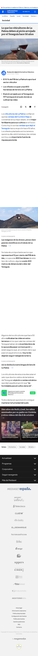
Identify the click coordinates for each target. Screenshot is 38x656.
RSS (19, 624)
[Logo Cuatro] (19, 513)
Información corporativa (19, 610)
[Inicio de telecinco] (3, 12)
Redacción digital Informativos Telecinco (20, 72)
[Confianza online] (19, 648)
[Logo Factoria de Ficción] (19, 534)
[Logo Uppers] (19, 562)
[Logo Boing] (19, 541)
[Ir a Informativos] (12, 11)
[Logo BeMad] (19, 555)
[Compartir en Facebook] (35, 107)
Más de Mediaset (9, 480)
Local (18, 16)
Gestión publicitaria (19, 621)
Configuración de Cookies (19, 616)
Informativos (12, 447)
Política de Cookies (19, 619)
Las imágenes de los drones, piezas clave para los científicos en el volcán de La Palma (18, 243)
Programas (6, 463)
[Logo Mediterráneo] (19, 598)
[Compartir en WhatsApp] (21, 107)
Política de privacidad (19, 613)
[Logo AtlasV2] (19, 584)
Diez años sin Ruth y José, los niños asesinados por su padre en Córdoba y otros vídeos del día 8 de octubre (18, 412)
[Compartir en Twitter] (25, 107)
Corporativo (7, 469)
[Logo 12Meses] (19, 577)
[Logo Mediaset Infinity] (19, 499)
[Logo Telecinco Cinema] (19, 570)
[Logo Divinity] (19, 520)
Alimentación (32, 447)
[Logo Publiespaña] (19, 591)
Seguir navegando (10, 474)
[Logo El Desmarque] (19, 527)
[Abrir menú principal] (35, 12)
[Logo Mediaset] (19, 490)
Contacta (19, 627)
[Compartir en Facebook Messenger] (30, 107)
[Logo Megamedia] (20, 639)
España (12, 16)
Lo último (5, 16)
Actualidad (6, 458)
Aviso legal (19, 608)
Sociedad (25, 16)
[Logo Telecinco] (19, 506)
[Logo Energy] (19, 548)
